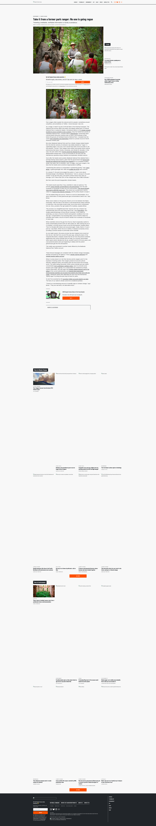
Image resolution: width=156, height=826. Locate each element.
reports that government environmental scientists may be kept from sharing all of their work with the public (68, 272)
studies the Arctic (74, 169)
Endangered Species (109, 77)
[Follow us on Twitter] (117, 2)
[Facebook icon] (51, 809)
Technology (81, 2)
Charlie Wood (104, 784)
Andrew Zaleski (36, 784)
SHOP (110, 810)
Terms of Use (86, 84)
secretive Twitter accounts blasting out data (75, 279)
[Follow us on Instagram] (119, 2)
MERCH (101, 2)
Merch (110, 807)
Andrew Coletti (108, 63)
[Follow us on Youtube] (121, 2)
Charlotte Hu (104, 469)
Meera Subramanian (83, 571)
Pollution (58, 566)
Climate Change (43, 16)
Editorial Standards (54, 802)
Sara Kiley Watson (60, 471)
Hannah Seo (58, 784)
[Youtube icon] (59, 809)
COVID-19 (35, 598)
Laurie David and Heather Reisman (108, 683)
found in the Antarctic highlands (61, 192)
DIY (93, 2)
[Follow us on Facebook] (115, 2)
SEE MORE (78, 576)
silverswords (74, 133)
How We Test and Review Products (69, 802)
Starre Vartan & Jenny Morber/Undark (87, 785)
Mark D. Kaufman (36, 24)
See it (71, 298)
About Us (80, 802)
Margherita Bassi (108, 84)
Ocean (80, 678)
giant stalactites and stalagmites (59, 138)
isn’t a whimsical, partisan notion (63, 266)
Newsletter (106, 2)
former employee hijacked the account (73, 152)
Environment (88, 2)
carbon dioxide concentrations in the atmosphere (65, 186)
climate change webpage (77, 254)
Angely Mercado (59, 571)
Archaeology (108, 58)
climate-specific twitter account (55, 256)
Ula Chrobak (36, 391)
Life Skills (103, 779)
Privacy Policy (62, 86)
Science (75, 2)
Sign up (82, 82)
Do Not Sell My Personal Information (58, 819)
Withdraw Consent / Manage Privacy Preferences (61, 818)
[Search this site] (111, 2)
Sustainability (104, 678)
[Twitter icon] (53, 809)
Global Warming (36, 386)
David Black (80, 210)
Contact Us (86, 802)
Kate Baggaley (59, 683)
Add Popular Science (60, 24)
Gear (97, 2)
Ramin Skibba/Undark (83, 471)
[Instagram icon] (56, 809)
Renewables (35, 779)
